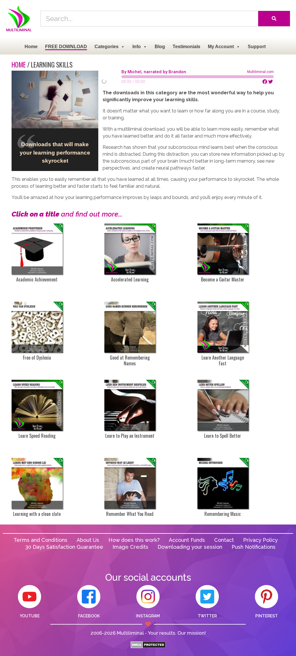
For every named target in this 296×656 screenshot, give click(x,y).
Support (257, 46)
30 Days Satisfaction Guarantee (64, 547)
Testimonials (186, 46)
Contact (224, 540)
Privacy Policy (260, 540)
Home (31, 46)
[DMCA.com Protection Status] (148, 646)
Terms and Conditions (40, 540)
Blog (160, 46)
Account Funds (187, 540)
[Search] (274, 18)
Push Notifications (253, 547)
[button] (281, 76)
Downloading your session (190, 547)
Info (136, 46)
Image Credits (130, 547)
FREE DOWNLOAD (66, 46)
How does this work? (134, 540)
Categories (107, 46)
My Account (221, 46)
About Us (88, 540)
